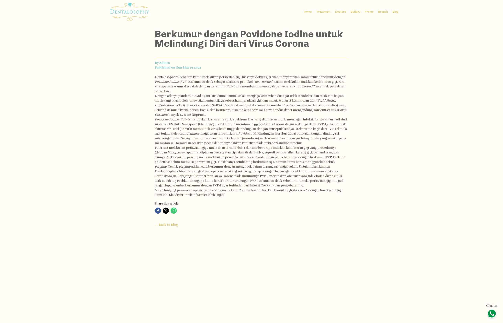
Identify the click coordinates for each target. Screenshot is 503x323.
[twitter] (166, 210)
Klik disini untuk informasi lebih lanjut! (196, 195)
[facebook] (158, 210)
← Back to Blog (166, 225)
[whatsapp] (174, 210)
